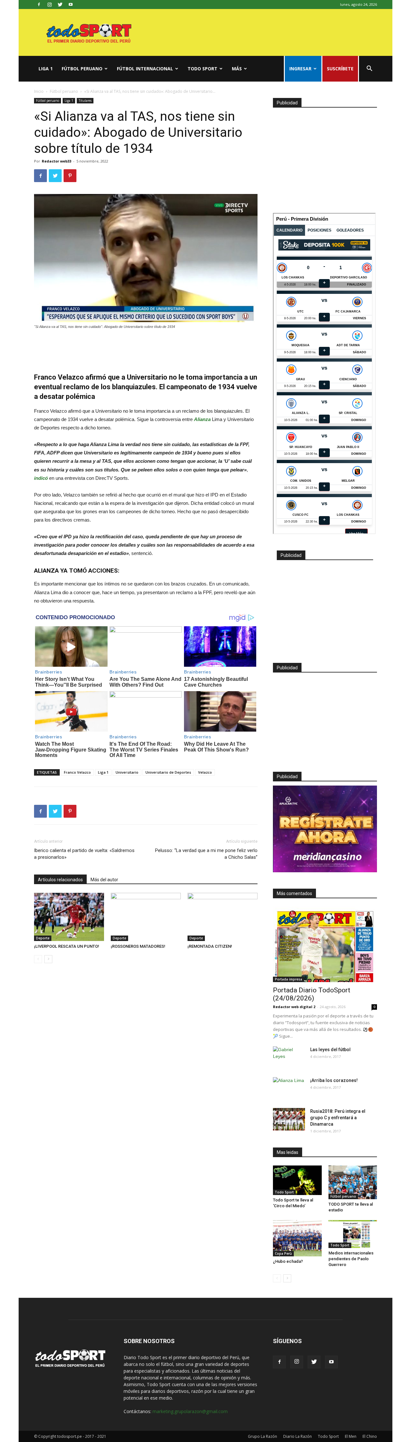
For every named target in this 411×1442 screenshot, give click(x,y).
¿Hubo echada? (288, 1261)
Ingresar (300, 69)
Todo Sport (202, 69)
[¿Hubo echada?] (297, 1238)
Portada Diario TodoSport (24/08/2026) (311, 994)
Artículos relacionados (60, 879)
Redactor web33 (56, 161)
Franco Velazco (77, 772)
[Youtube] (70, 4)
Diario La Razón (297, 1436)
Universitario (127, 772)
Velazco (205, 772)
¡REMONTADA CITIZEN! (210, 946)
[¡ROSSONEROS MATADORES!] (146, 917)
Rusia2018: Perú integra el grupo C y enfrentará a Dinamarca (337, 1118)
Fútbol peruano (82, 69)
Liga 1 (46, 69)
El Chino (370, 1436)
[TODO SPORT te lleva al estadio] (352, 1182)
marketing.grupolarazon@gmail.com (190, 1411)
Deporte (42, 938)
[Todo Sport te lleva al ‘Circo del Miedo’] (297, 1180)
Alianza (202, 419)
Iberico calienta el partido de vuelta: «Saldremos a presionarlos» (84, 854)
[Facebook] (39, 4)
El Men (350, 1436)
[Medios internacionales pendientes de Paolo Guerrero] (352, 1234)
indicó (41, 478)
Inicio (39, 91)
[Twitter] (60, 4)
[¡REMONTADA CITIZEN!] (223, 917)
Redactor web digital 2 (294, 1006)
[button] (369, 69)
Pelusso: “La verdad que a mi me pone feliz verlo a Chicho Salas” (206, 854)
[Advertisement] (146, 347)
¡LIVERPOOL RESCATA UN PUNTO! (66, 946)
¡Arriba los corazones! (334, 1080)
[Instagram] (49, 4)
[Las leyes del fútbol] (289, 1057)
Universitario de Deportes (168, 772)
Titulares (85, 100)
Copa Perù (283, 1253)
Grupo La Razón (262, 1436)
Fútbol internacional (145, 69)
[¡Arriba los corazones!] (289, 1088)
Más (237, 69)
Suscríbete (340, 69)
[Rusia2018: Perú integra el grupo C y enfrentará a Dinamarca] (289, 1119)
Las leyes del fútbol (330, 1049)
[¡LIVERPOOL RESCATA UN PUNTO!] (69, 917)
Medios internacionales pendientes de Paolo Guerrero (350, 1259)
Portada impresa (288, 979)
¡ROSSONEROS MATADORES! (138, 946)
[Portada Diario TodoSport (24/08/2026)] (325, 944)
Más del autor (104, 879)
